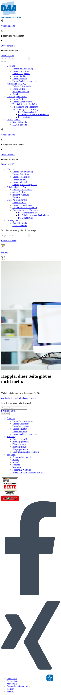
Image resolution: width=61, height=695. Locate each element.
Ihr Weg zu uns (13, 119)
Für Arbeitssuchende (27, 112)
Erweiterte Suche (8, 411)
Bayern (15, 459)
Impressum (12, 678)
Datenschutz (12, 681)
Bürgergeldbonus (20, 449)
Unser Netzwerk (19, 78)
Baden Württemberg (21, 457)
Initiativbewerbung (20, 91)
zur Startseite (7, 398)
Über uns (11, 66)
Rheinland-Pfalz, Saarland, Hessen (28, 472)
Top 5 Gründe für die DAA (24, 104)
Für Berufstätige (25, 117)
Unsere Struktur (19, 76)
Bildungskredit (19, 444)
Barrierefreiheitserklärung (18, 686)
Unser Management (21, 73)
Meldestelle (12, 683)
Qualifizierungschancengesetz (25, 452)
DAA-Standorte (19, 125)
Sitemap (10, 691)
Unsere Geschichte (20, 71)
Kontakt (10, 689)
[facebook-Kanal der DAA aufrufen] (30, 594)
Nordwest (16, 467)
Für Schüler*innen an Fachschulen (33, 114)
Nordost (16, 464)
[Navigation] (5, 61)
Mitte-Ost (16, 462)
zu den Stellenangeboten (25, 398)
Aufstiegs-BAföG (20, 439)
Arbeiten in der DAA (16, 84)
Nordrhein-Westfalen (21, 470)
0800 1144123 (7, 55)
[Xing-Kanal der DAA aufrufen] (30, 674)
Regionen (11, 454)
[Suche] (2, 61)
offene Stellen (18, 89)
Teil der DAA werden (22, 86)
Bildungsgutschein (20, 441)
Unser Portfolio (19, 99)
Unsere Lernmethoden (22, 101)
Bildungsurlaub (19, 447)
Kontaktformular (19, 122)
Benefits (16, 94)
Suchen (5, 414)
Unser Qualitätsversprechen (24, 81)
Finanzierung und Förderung (25, 107)
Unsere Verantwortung (22, 68)
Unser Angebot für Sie (17, 96)
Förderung (11, 436)
